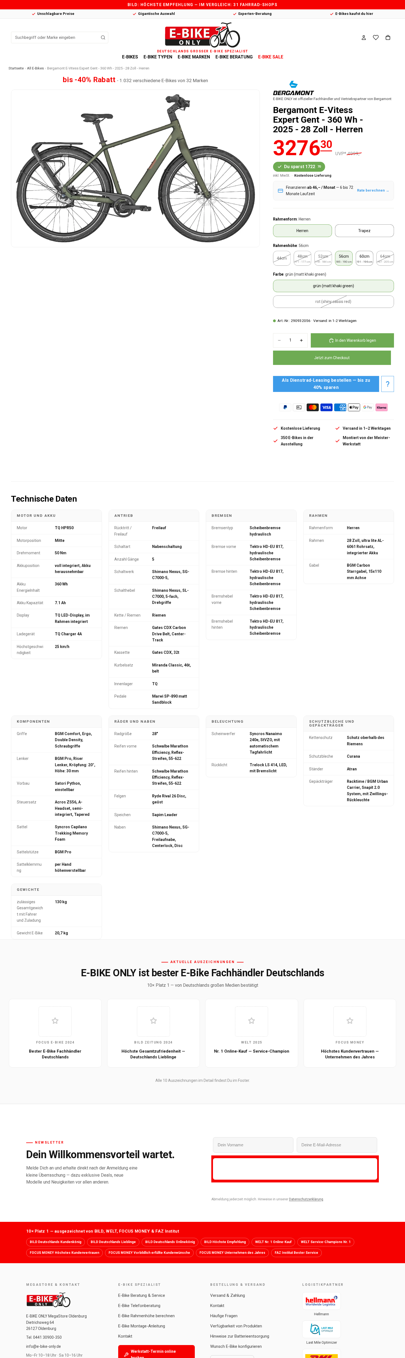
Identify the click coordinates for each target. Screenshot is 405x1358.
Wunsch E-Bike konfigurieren (236, 1346)
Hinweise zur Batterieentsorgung (239, 1336)
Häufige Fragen (223, 1315)
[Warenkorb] (388, 37)
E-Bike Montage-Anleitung (141, 1326)
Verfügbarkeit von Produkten (236, 1326)
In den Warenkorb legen (355, 340)
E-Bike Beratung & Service (141, 1295)
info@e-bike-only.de (43, 1346)
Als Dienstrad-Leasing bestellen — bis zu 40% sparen (326, 384)
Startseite (16, 68)
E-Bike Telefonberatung (139, 1305)
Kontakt (125, 1336)
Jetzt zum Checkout (332, 358)
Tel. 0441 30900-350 (44, 1337)
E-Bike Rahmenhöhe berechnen (146, 1315)
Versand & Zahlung (227, 1295)
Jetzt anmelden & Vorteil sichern (295, 1168)
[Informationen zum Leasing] (387, 384)
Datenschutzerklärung (306, 1199)
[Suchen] (103, 37)
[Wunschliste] (376, 37)
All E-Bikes (35, 68)
